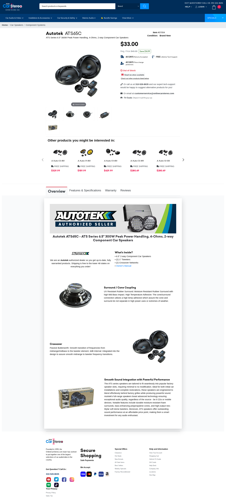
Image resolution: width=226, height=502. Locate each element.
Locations (152, 472)
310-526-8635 (217, 3)
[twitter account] (56, 479)
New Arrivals (119, 459)
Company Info (154, 469)
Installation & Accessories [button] (39, 18)
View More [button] (127, 18)
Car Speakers (16, 25)
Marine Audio (88, 18)
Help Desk (152, 465)
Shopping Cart (154, 456)
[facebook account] (64, 479)
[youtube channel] (48, 479)
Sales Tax (49, 496)
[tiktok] (56, 484)
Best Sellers (119, 465)
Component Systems (35, 25)
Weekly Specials (120, 469)
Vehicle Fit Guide (155, 459)
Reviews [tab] (125, 190)
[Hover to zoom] (78, 74)
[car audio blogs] (48, 484)
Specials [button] (211, 18)
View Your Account (155, 453)
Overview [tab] (56, 191)
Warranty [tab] (110, 190)
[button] (42, 159)
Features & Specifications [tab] (85, 190)
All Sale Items (119, 462)
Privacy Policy (51, 493)
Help (187, 7)
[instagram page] (72, 479)
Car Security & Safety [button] (66, 18)
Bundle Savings (110, 18)
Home (5, 25)
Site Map (152, 475)
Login (201, 7)
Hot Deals (118, 456)
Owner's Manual (123, 266)
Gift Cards (152, 462)
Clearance (118, 453)
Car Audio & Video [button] (14, 18)
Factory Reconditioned (122, 472)
